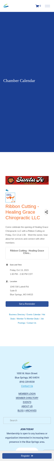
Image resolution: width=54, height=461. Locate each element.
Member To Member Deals (28, 319)
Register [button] (25, 456)
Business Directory (17, 314)
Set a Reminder (27, 304)
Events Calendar (33, 314)
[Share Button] (46, 212)
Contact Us (31, 323)
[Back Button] (7, 190)
